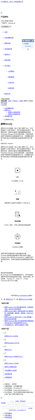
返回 (5, 103)
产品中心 (15, 101)
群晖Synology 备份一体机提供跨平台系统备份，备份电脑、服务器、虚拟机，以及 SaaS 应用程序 (18, 313)
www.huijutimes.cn (23, 295)
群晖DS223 (9, 299)
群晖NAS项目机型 (14, 114)
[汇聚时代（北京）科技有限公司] (12, 1)
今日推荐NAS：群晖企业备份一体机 (16, 325)
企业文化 (11, 82)
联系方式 (7, 93)
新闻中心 (7, 54)
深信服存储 (8, 49)
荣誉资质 (7, 60)
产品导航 (4, 105)
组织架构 (11, 77)
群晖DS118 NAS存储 (25, 299)
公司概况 (11, 71)
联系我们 (9, 415)
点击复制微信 (5, 26)
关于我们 (7, 65)
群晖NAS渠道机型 (14, 112)
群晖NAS (7, 110)
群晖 (21, 101)
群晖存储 (7, 43)
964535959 (28, 46)
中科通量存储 (8, 37)
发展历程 (11, 88)
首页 (5, 32)
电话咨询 (9, 417)
